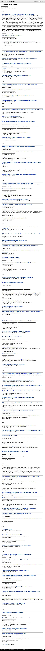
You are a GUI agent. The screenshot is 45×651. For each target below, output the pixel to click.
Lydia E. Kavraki (22, 447)
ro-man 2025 (4, 66)
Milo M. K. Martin (10, 468)
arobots (3, 254)
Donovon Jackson (36, 23)
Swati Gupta (34, 22)
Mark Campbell (16, 624)
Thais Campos (4, 283)
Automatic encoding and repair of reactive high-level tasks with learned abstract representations (20, 126)
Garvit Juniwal (30, 467)
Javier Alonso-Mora (5, 322)
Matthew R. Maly (12, 447)
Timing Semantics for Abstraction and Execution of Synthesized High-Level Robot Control (19, 508)
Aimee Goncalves (18, 22)
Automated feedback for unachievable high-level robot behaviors (14, 628)
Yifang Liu (8, 195)
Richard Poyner (37, 26)
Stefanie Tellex (4, 269)
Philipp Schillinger (5, 406)
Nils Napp (24, 195)
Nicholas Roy (37, 184)
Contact (5, 649)
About (2, 649)
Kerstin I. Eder (9, 278)
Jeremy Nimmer (8, 26)
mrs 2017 (4, 400)
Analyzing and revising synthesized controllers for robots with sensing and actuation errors (19, 492)
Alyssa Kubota (4, 246)
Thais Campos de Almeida (6, 236)
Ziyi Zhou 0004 (5, 54)
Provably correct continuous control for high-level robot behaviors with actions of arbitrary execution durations (21, 592)
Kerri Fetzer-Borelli (11, 30)
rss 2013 (3, 600)
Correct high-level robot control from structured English (12, 612)
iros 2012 (4, 636)
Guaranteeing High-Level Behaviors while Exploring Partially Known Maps (16, 638)
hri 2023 (3, 113)
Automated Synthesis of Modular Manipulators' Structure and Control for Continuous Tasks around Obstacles (21, 234)
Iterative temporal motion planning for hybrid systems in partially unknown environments (19, 575)
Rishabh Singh (37, 468)
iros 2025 (4, 55)
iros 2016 (4, 427)
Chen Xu (12, 19)
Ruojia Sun (7, 190)
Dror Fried (17, 447)
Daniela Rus (26, 322)
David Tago (4, 29)
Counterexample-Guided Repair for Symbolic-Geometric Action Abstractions (16, 137)
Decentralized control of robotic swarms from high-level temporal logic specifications (18, 397)
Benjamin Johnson (5, 393)
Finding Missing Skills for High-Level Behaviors (11, 257)
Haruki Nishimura (17, 18)
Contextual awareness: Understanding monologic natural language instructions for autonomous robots (21, 373)
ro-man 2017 (4, 377)
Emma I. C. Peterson (11, 246)
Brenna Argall (26, 211)
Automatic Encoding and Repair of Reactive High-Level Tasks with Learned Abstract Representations (21, 311)
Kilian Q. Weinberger (15, 71)
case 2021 (4, 191)
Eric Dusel (6, 22)
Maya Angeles (28, 19)
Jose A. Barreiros (5, 15)
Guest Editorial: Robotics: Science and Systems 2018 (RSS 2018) (14, 240)
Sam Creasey (27, 21)
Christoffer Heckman (38, 211)
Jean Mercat (27, 25)
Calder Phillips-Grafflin (24, 18)
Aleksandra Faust (11, 200)
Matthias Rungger (19, 381)
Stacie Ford (37, 30)
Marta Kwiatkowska (18, 349)
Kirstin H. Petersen (18, 112)
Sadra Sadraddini (9, 133)
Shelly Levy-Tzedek (22, 212)
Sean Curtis (32, 21)
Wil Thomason (4, 138)
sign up (6, 644)
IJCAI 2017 (4, 388)
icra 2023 (4, 134)
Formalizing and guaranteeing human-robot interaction (12, 209)
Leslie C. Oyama (32, 42)
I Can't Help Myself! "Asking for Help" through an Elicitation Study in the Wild (16, 63)
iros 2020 (4, 231)
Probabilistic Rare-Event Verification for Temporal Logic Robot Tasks (15, 132)
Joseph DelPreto (11, 504)
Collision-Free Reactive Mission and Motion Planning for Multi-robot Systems (16, 487)
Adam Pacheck (5, 122)
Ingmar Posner (35, 348)
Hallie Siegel (25, 295)
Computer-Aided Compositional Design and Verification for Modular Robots (16, 513)
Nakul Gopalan (10, 269)
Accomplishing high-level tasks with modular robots (12, 336)
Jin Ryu (7, 112)
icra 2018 (4, 361)
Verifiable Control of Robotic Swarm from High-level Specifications (14, 326)
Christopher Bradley (5, 184)
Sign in (41, 1)
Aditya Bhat (17, 15)
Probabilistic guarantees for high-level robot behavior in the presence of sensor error (18, 617)
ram (3, 298)
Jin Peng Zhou (9, 71)
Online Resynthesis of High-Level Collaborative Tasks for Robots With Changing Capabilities (19, 58)
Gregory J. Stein (18, 184)
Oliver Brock (10, 295)
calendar (10, 1)
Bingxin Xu (9, 640)
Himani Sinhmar (5, 101)
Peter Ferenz (15, 302)
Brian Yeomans (24, 348)
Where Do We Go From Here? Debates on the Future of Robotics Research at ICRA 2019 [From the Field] (21, 293)
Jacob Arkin (4, 374)
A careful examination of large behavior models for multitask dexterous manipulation (18, 14)
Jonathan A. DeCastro (13, 322)
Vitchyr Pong (19, 452)
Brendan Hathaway (8, 23)
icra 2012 (4, 615)
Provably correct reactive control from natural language (12, 497)
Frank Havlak (11, 393)
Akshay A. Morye (19, 348)
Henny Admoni (21, 211)
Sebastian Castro (24, 184)
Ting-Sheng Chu (21, 21)
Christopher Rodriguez (19, 27)
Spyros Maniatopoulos (31, 405)
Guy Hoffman (31, 112)
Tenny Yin (8, 59)
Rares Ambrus (4, 30)
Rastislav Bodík (9, 467)
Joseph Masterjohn (14, 25)
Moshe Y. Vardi (35, 447)
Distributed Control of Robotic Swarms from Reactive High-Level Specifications (17, 188)
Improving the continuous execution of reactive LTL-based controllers (15, 559)
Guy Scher (4, 133)
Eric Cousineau (25, 15)
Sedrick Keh (9, 25)
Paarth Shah (36, 18)
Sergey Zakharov (33, 29)
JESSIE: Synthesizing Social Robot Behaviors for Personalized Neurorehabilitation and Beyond (20, 245)
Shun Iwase (31, 23)
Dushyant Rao (30, 348)
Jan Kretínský (16, 212)
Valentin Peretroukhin (12, 294)
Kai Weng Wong (5, 365)
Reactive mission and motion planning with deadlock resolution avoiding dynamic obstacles (19, 320)
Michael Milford (5, 295)
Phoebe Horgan (25, 23)
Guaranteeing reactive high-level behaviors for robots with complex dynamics (17, 554)
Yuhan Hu (4, 112)
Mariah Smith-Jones (38, 27)
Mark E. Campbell (26, 332)
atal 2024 (4, 87)
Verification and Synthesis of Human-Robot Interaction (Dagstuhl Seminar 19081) (17, 277)
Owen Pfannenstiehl (30, 26)
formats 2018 (4, 356)
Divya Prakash (26, 42)
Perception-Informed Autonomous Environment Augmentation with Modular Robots (18, 359)
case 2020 (4, 265)
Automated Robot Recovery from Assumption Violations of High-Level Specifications (18, 95)
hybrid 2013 (4, 578)
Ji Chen (3, 190)
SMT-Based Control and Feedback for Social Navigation (12, 282)
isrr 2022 (3, 314)
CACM (3, 215)
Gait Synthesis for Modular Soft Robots (9, 435)
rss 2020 (3, 237)
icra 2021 (4, 186)
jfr (2, 394)
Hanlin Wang (7, 229)
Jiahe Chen (4, 195)
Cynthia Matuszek (23, 269)
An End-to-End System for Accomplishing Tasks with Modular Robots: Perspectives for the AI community (22, 385)
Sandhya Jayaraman (5, 42)
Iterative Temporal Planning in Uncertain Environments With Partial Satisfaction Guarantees (19, 446)
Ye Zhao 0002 (21, 54)
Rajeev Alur (4, 467)
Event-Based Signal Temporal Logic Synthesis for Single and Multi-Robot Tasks (17, 204)
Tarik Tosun (10, 332)
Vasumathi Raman (21, 322)
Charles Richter (31, 18)
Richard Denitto (37, 21)
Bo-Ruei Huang (5, 37)
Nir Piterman (11, 509)
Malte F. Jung (15, 64)
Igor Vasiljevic (27, 29)
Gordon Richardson (10, 27)
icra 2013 (4, 562)
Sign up (43, 1)
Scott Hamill (4, 302)
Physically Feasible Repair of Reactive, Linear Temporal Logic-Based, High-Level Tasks (18, 121)
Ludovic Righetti (30, 295)
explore (6, 1)
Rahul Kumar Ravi (11, 158)
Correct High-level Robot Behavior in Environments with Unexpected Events (16, 545)
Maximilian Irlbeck (6, 471)
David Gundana (5, 91)
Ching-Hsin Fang (36, 15)
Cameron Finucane (19, 499)
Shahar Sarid (4, 640)
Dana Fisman (18, 467)
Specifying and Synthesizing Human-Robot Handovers (12, 306)
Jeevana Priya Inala (11, 289)
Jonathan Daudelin (10, 360)
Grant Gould (24, 22)
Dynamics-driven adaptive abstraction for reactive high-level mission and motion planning (19, 481)
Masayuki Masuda (21, 25)
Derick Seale (25, 27)
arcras (3, 270)
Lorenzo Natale (17, 417)
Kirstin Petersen (29, 195)
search (13, 1)
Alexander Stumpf (18, 405)
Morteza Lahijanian (12, 343)
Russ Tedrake (15, 165)
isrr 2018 (3, 489)
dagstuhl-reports (5, 279)
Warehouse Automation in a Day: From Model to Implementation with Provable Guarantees (19, 262)
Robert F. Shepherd (21, 302)
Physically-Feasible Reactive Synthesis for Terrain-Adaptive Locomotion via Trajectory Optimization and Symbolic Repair (21, 52)
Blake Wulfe (8, 19)
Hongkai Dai (31, 15)
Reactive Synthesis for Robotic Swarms (9, 353)
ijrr (2, 129)
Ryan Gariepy (15, 295)
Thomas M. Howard (5, 241)
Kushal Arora (33, 19)
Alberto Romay (4, 405)
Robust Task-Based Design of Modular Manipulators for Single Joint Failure (16, 75)
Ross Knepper (11, 212)
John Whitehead (10, 302)
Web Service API (17, 649)
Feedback (27, 649)
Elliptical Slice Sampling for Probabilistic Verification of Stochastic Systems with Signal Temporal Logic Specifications (21, 163)
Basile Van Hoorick (21, 29)
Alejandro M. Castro (8, 21)
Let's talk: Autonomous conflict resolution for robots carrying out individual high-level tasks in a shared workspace (21, 519)
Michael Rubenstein (13, 229)
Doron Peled (12, 471)
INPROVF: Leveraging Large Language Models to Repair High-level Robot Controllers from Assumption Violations (21, 69)
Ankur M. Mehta (5, 504)
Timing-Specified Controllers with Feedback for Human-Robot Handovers (16, 157)
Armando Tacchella (24, 417)
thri (2, 45)
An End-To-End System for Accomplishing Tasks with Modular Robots (15, 440)
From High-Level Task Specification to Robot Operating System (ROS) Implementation (18, 410)
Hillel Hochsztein (19, 23)
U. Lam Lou (18, 42)
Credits (9, 649)
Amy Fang (4, 59)
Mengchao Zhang (17, 19)
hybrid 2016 (4, 433)
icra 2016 (4, 454)
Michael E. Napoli (22, 374)
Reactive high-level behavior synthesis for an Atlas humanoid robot (15, 451)
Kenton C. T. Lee (26, 599)
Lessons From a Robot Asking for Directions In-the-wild (12, 116)
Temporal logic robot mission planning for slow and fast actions (14, 633)
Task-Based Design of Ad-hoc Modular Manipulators (12, 287)
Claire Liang (4, 64)
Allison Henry (14, 23)
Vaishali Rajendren (18, 246)
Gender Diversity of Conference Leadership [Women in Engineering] (15, 199)
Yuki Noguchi (13, 26)
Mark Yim (14, 332)
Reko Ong (18, 26)
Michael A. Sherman (31, 27)
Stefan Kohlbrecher (11, 405)
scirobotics (4, 33)
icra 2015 (4, 484)
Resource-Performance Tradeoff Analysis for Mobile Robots (13, 347)
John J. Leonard (25, 294)
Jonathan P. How (38, 294)
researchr (2, 1)
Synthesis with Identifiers (7, 529)
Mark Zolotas (38, 29)
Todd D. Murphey (33, 212)
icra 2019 (4, 285)
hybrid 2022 (4, 166)
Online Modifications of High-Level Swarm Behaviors (12, 35)
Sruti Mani (22, 42)
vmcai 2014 (4, 532)
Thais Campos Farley (10, 76)
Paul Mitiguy (39, 25)
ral (2, 38)
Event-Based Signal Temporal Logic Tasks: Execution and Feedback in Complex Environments (20, 151)
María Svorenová (12, 348)
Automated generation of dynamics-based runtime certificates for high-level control (18, 380)
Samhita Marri (14, 236)
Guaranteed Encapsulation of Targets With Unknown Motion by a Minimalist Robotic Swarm (19, 100)
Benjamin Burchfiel (18, 30)
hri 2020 (3, 248)
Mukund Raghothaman (18, 468)
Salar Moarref (4, 253)
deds (3, 382)
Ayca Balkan (24, 381)
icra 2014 (4, 537)
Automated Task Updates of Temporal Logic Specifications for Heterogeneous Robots (18, 146)
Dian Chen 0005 (15, 21)
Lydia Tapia (24, 200)
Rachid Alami (4, 278)
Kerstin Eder (11, 211)
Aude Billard (35, 295)
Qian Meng (10, 54)
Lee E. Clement (5, 294)
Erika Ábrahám (4, 417)
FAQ (24, 649)
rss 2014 (3, 547)
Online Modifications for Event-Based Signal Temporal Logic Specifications (16, 89)
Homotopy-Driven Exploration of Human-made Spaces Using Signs (14, 217)
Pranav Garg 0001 (24, 467)
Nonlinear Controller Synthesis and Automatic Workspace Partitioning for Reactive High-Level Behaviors (21, 430)
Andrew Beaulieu (11, 15)
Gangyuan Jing (5, 332)
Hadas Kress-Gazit (25, 30)
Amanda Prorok (12, 241)
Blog (21, 649)
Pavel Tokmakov (9, 29)
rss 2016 (3, 443)
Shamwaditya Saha (25, 468)
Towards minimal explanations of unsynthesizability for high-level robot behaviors (17, 586)
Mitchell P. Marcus (26, 499)
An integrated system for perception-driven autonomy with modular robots (16, 331)
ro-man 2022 (4, 159)
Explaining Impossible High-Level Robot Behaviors (11, 580)
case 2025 (4, 72)
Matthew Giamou (19, 294)
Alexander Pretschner (18, 471)
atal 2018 (4, 328)
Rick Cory (21, 15)
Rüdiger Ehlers (32, 211)
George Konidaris (11, 312)
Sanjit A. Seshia (32, 468)
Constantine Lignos (5, 499)
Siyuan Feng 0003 (32, 30)
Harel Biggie (28, 374)
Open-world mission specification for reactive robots (12, 534)
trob (3, 103)
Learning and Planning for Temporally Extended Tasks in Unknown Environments (17, 183)
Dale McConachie (5, 18)
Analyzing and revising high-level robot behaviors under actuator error (15, 570)
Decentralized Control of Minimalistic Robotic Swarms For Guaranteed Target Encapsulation (19, 174)
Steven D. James (11, 128)
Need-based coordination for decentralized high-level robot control (14, 456)
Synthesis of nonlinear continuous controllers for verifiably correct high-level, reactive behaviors (20, 476)
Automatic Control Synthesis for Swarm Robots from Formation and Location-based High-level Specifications (20, 228)
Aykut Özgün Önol (23, 26)
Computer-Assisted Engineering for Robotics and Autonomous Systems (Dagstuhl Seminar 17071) (20, 415)
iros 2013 (4, 557)
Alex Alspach (23, 19)
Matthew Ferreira (12, 22)
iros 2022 (4, 171)
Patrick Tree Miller (33, 25)
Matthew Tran (15, 29)
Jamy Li (27, 212)
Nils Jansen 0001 (5, 212)
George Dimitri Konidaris (18, 128)
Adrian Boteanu (16, 374)
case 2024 (4, 97)
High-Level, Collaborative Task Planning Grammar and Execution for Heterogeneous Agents (19, 84)
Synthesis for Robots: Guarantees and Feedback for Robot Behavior (15, 341)
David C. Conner (11, 406)
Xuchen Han (39, 22)
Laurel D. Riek (11, 43)
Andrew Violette (12, 42)
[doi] (12, 33)
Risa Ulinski (28, 200)
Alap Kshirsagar (5, 158)
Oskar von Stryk (24, 405)
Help (12, 649)
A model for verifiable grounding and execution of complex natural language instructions (19, 425)
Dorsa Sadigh (4, 213)
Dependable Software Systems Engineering (32, 471)
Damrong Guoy (29, 22)
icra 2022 (4, 149)
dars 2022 (4, 196)
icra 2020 (4, 260)
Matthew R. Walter (10, 374)
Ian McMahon (11, 18)
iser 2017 (4, 438)
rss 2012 (3, 641)
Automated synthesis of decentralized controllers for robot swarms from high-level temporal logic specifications (20, 251)
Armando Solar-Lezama (19, 289)
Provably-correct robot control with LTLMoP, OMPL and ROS (13, 603)
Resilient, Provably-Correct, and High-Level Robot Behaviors (13, 364)
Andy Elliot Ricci (9, 64)
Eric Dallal (14, 467)
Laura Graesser (5, 200)
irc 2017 (3, 413)
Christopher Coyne (39, 42)
